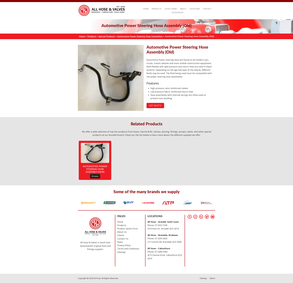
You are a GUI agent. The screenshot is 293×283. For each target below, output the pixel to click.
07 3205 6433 (161, 238)
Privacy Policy (124, 245)
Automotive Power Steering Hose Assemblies (140, 36)
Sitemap (121, 252)
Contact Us (122, 238)
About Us (122, 232)
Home (82, 36)
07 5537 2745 (161, 225)
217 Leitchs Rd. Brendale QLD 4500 (165, 241)
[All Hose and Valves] (101, 15)
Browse (95, 176)
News (120, 242)
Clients (120, 235)
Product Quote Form (127, 228)
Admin (212, 278)
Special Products (106, 36)
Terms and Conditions (128, 248)
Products (91, 36)
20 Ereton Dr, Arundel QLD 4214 (163, 228)
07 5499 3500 (161, 251)
